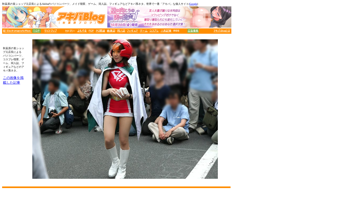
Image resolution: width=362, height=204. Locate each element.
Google (193, 3)
